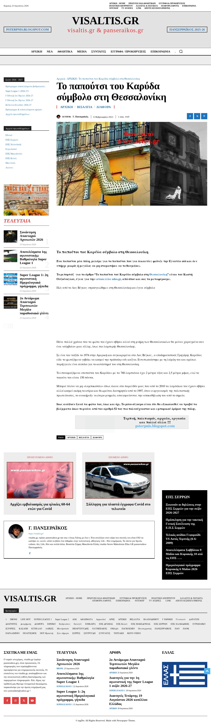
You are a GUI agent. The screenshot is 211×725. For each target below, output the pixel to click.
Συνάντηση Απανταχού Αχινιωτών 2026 (31, 235)
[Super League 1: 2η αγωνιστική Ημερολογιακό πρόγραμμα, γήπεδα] (10, 279)
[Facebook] (190, 116)
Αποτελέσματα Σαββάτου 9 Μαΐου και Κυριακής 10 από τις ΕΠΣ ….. (184, 554)
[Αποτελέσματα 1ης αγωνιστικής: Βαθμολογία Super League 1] (10, 256)
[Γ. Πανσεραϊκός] (59, 117)
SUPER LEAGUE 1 (64, 686)
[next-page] (11, 326)
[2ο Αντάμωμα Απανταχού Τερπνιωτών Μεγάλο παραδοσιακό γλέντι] (10, 302)
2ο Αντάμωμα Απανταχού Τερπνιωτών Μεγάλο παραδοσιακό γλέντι (34, 305)
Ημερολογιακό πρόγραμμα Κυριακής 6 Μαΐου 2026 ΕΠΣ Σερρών (183, 569)
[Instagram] (15, 700)
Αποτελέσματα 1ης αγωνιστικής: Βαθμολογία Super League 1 (33, 257)
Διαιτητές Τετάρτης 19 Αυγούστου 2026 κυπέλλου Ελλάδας (128, 700)
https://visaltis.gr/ (36, 533)
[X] (197, 116)
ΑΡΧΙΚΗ (72, 78)
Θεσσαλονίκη (158, 274)
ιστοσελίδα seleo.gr (108, 279)
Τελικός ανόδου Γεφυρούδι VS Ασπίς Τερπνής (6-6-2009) (183, 538)
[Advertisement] (132, 227)
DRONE (60, 668)
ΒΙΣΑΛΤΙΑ (84, 106)
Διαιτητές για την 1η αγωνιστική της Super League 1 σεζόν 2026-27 (131, 682)
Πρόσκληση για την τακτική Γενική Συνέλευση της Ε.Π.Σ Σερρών (184, 523)
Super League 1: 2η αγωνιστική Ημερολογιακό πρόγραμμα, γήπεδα (34, 280)
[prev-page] (6, 326)
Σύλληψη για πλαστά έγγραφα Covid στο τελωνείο (118, 506)
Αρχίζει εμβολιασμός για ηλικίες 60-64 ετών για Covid (40, 506)
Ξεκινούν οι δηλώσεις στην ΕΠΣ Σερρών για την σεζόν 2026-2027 (183, 508)
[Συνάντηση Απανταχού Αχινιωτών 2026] (10, 236)
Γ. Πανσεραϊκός (80, 116)
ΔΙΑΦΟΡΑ (103, 106)
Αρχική (61, 78)
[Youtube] (32, 700)
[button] (181, 51)
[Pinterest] (204, 116)
